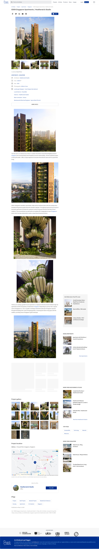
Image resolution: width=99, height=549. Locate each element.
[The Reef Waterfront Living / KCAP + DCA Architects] (67, 468)
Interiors (16, 95)
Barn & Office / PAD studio (79, 309)
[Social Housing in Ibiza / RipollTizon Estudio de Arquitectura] (68, 303)
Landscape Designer (19, 89)
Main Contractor (18, 97)
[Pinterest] (26, 14)
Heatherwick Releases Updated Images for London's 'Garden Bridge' (80, 402)
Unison (24, 97)
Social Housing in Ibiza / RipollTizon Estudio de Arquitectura (79, 302)
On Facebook (31, 504)
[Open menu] (94, 2)
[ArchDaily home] (6, 2)
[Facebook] (12, 14)
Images (74, 2)
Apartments (14, 75)
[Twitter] (16, 14)
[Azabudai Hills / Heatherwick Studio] (67, 414)
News (70, 2)
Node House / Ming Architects (80, 454)
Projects (55, 2)
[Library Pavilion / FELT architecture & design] (68, 320)
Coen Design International (31, 89)
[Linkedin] (19, 14)
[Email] (23, 14)
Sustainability (67, 430)
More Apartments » (83, 356)
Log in (81, 2)
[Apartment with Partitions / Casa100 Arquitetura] (67, 340)
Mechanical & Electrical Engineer (22, 100)
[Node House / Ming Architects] (67, 458)
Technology (76, 430)
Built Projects (23, 501)
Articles (60, 2)
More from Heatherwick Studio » (80, 419)
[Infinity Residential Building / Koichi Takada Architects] (67, 350)
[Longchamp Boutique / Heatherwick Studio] (67, 394)
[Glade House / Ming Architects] (67, 448)
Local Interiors (17, 92)
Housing (14, 504)
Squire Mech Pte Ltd (35, 100)
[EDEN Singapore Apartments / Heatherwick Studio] (15, 406)
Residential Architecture (45, 501)
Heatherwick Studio (24, 78)
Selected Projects (32, 501)
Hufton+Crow (24, 86)
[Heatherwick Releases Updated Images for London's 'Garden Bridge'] (67, 404)
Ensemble (24, 92)
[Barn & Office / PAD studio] (68, 312)
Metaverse (66, 433)
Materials (84, 430)
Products (65, 2)
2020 (18, 83)
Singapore (22, 75)
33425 (18, 81)
